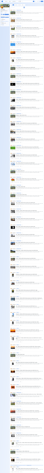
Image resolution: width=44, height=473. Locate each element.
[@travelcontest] (11, 10)
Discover (6, 1)
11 (16, 269)
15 (16, 446)
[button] (5, 16)
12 (16, 357)
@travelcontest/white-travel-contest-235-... (21, 465)
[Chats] (35, 1)
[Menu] (24, 4)
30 (16, 373)
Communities (14, 1)
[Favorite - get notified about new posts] (3, 14)
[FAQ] (19, 1)
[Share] (20, 15)
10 (16, 78)
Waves (10, 1)
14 (16, 86)
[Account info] (8, 5)
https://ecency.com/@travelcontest (5, 21)
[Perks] (33, 1)
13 (16, 389)
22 (16, 325)
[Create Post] (37, 1)
